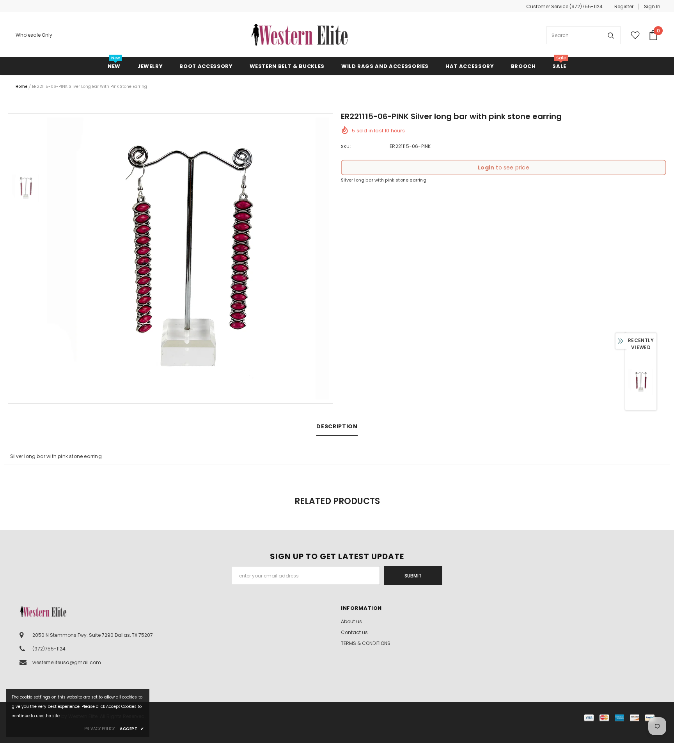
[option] (188, 258)
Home (21, 86)
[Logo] (299, 35)
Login (486, 167)
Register (623, 6)
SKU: (346, 146)
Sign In (652, 6)
